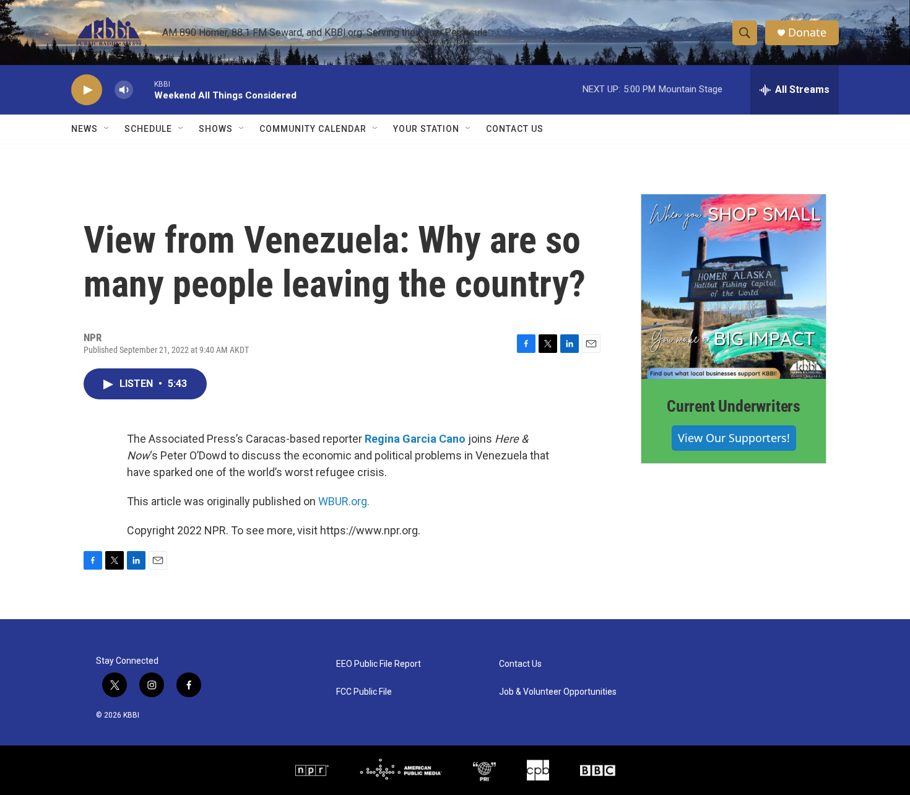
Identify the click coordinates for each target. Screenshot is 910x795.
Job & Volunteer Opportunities (558, 692)
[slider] (143, 89)
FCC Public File (364, 692)
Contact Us (515, 129)
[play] (87, 90)
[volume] (123, 90)
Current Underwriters (733, 406)
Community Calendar (312, 129)
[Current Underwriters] (733, 286)
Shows (216, 129)
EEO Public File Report (378, 664)
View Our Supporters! (734, 437)
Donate (807, 32)
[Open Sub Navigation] (107, 129)
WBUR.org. (344, 501)
